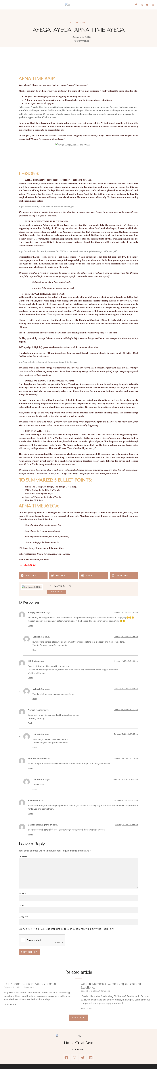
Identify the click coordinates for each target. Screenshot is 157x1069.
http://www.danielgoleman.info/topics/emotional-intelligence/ (48, 361)
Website (23, 917)
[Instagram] (141, 4)
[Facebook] (66, 1057)
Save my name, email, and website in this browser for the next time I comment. (67, 929)
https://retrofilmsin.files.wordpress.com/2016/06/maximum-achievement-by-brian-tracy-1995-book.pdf (68, 251)
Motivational (78, 22)
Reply (30, 626)
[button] (9, 5)
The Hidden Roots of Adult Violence (30, 983)
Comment (25, 856)
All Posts (56, 592)
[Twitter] (147, 4)
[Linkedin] (153, 4)
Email (23, 905)
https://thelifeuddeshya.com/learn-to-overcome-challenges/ (46, 206)
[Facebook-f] (136, 4)
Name (22, 893)
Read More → (11, 1005)
